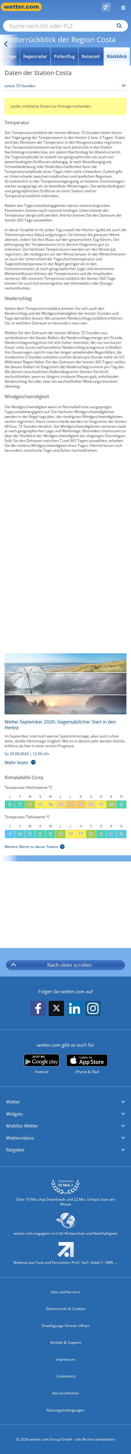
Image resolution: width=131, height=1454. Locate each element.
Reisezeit (91, 56)
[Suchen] (118, 26)
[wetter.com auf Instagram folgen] (93, 1008)
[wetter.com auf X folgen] (56, 1009)
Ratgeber (15, 1150)
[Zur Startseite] (24, 7)
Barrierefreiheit (65, 1393)
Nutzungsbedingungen (65, 1410)
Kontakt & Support (65, 1342)
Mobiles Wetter (22, 1126)
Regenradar (35, 56)
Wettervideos (20, 1138)
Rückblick (117, 56)
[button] (65, 1102)
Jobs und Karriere (65, 1292)
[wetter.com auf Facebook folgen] (38, 1008)
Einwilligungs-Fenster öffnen (66, 1325)
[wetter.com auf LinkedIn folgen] (74, 1008)
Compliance (65, 1376)
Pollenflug (64, 56)
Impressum (65, 1359)
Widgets (14, 1114)
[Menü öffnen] (121, 7)
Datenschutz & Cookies (65, 1308)
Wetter (13, 1102)
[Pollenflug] (106, 7)
